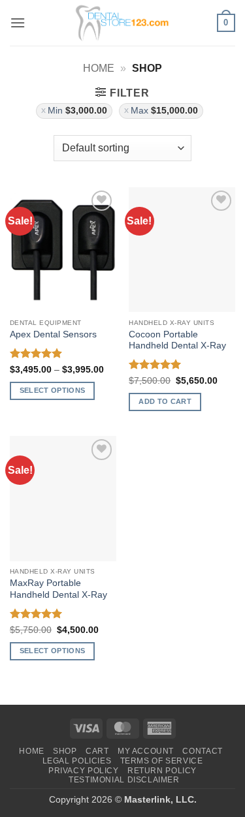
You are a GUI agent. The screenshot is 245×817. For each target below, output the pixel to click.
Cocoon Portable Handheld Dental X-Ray (177, 340)
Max (164, 111)
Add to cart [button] (165, 401)
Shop (64, 751)
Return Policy (162, 770)
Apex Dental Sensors (53, 334)
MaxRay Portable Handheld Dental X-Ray (58, 589)
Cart (97, 751)
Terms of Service (161, 760)
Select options (53, 390)
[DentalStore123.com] (123, 23)
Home (98, 68)
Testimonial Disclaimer (124, 779)
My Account (146, 751)
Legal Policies (77, 760)
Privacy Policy (83, 770)
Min (77, 111)
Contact (202, 751)
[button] (17, 23)
